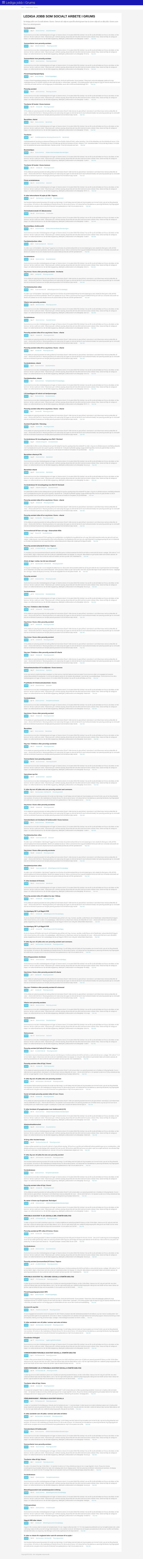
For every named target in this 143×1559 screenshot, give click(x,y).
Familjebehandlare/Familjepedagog (55, 381)
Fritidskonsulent (50, 1507)
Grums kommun (40, 30)
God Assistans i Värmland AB (44, 198)
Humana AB (39, 107)
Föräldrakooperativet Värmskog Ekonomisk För (48, 137)
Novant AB (38, 533)
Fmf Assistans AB (40, 1218)
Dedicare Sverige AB (41, 442)
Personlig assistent (52, 46)
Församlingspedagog (50, 76)
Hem (22, 7)
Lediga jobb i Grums (20, 2)
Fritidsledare (49, 213)
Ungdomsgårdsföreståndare (53, 1340)
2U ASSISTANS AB (40, 548)
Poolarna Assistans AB (42, 1142)
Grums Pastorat (39, 76)
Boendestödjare (50, 822)
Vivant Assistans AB (40, 244)
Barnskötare (49, 122)
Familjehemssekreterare (52, 700)
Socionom (49, 183)
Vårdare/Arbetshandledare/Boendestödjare (57, 152)
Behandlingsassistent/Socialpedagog (57, 289)
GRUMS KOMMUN (40, 46)
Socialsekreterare (51, 30)
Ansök (26, 30)
